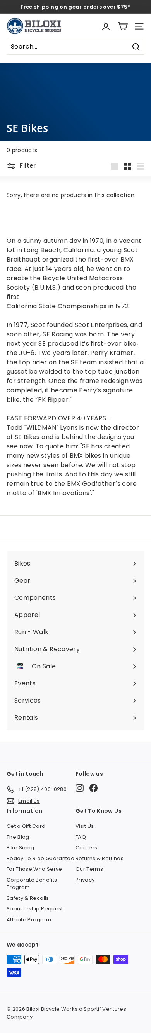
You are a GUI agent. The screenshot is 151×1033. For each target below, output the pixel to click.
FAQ (81, 837)
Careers (86, 847)
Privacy (85, 880)
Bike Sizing (20, 847)
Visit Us (85, 826)
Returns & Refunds (100, 858)
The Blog (18, 837)
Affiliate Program (29, 919)
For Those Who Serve (34, 869)
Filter (27, 166)
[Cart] (122, 26)
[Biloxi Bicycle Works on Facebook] (93, 788)
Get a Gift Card (26, 826)
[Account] (106, 26)
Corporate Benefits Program (32, 883)
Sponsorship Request (35, 908)
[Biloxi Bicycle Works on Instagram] (80, 788)
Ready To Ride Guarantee (40, 858)
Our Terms (89, 869)
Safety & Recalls (28, 898)
